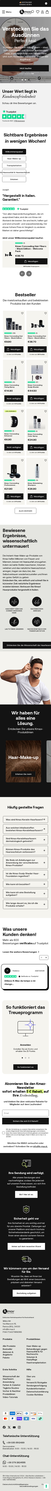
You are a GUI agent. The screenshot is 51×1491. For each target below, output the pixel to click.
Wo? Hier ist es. (26, 1194)
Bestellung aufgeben (26, 1293)
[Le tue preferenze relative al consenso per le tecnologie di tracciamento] (46, 1486)
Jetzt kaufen (26, 68)
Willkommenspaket (14, 151)
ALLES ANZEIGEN (25, 511)
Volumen (14, 179)
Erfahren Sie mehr (23, 774)
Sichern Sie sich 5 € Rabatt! (25, 1121)
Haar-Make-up (14, 158)
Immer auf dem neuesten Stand (26, 1246)
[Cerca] (32, 12)
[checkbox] (3, 1132)
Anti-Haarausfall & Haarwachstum (14, 172)
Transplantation (14, 165)
